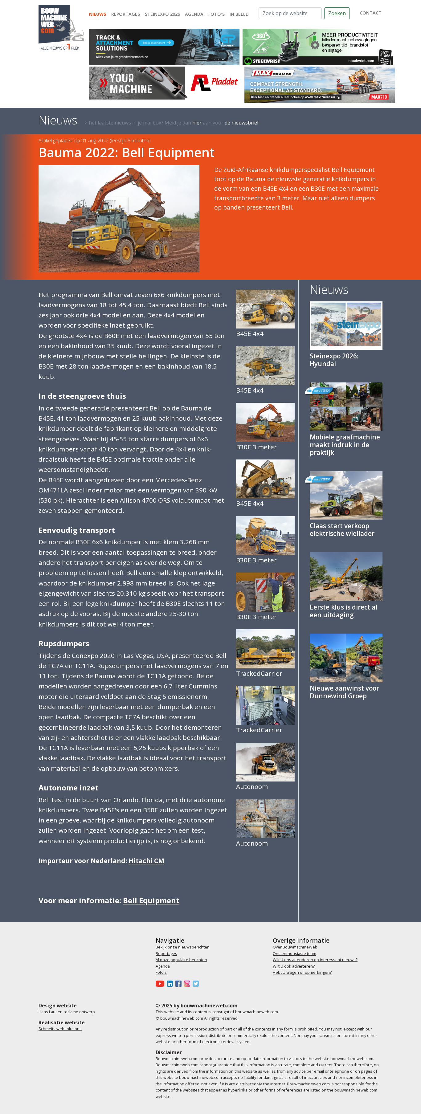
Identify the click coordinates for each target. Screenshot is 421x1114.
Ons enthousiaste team (294, 953)
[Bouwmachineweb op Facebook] (179, 983)
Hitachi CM (146, 860)
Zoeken (337, 13)
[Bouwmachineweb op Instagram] (188, 983)
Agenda (194, 14)
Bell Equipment (151, 900)
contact (371, 13)
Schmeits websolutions (60, 1028)
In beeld (239, 14)
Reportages (125, 14)
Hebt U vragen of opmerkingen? (302, 972)
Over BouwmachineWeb (295, 947)
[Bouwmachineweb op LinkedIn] (171, 983)
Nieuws (97, 14)
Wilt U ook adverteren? (294, 966)
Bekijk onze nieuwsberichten (183, 947)
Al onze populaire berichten (181, 959)
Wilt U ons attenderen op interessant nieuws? (315, 959)
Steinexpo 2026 (162, 14)
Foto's (216, 14)
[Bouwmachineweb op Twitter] (197, 983)
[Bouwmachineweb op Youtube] (161, 983)
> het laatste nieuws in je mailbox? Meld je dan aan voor (172, 122)
